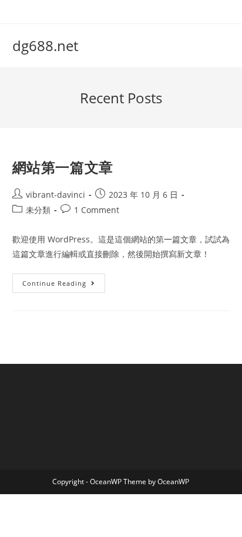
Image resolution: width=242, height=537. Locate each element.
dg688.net (45, 45)
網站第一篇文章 (62, 167)
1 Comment (96, 209)
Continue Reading (58, 285)
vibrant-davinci (55, 194)
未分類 (38, 209)
